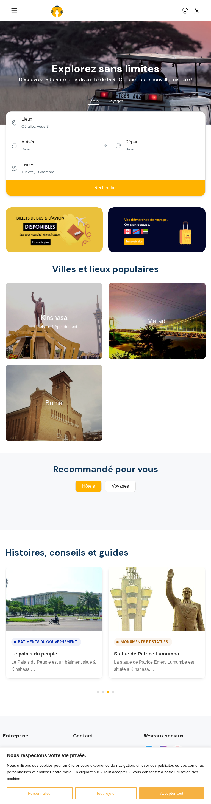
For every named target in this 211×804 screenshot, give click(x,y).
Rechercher (105, 187)
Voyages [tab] (115, 101)
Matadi (157, 321)
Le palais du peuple (34, 654)
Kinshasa (54, 317)
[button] (185, 10)
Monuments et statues (144, 642)
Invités (27, 164)
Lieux (26, 119)
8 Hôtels (37, 326)
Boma (53, 403)
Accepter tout (171, 793)
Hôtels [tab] (93, 101)
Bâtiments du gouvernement (47, 642)
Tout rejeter (106, 793)
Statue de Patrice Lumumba (146, 654)
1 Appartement (64, 326)
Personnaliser (40, 793)
